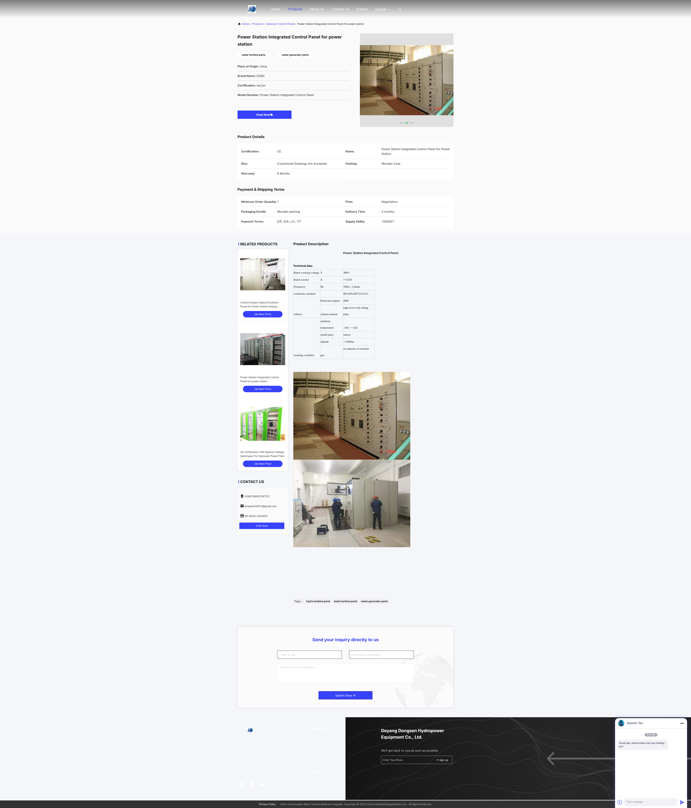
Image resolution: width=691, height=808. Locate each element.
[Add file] (619, 802)
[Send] (682, 802)
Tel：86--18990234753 (258, 740)
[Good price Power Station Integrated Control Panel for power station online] (262, 349)
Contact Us (340, 9)
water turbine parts (345, 601)
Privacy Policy (267, 804)
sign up (443, 759)
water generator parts (374, 601)
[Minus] (682, 723)
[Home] (252, 8)
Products (295, 9)
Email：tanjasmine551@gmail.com (263, 747)
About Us (317, 9)
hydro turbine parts (318, 601)
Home (275, 9)
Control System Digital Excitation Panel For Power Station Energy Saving (259, 306)
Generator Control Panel (280, 23)
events (362, 9)
